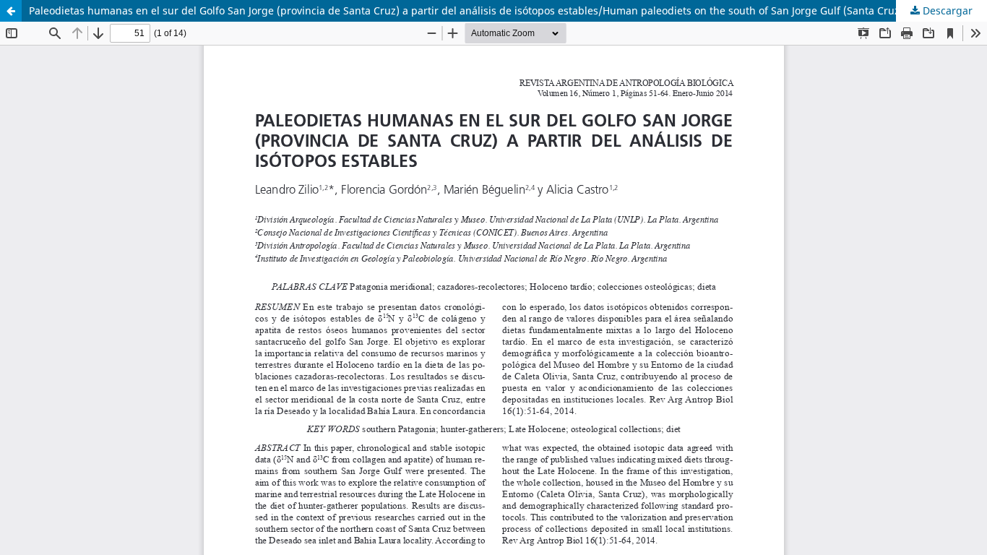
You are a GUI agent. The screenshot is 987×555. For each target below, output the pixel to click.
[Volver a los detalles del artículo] (11, 11)
